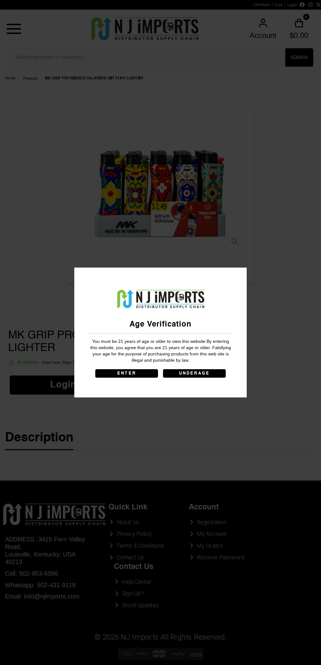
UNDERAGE (194, 373)
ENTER (126, 373)
